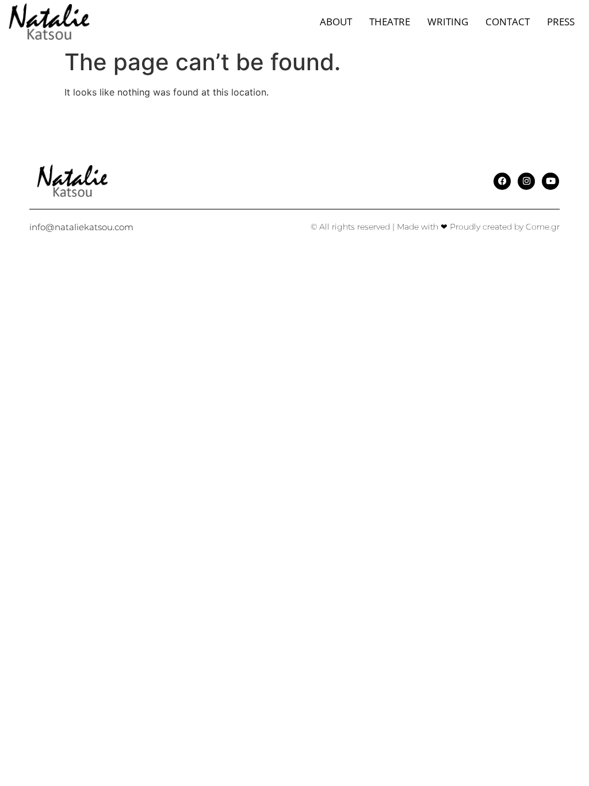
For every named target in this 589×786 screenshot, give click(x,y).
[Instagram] (526, 181)
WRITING (447, 21)
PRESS (561, 21)
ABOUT (336, 21)
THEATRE (389, 21)
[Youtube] (550, 181)
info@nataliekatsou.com (81, 227)
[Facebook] (502, 181)
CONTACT (507, 21)
